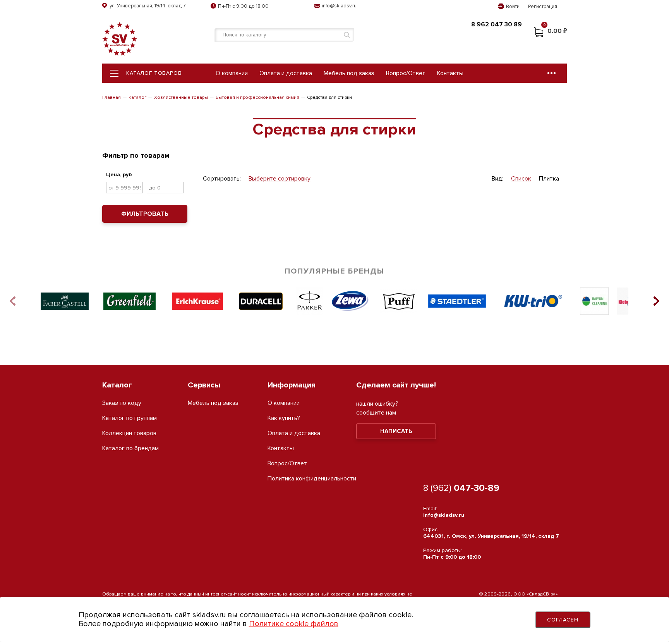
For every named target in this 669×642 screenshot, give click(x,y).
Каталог (137, 97)
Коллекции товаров (129, 433)
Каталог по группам (129, 418)
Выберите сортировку (279, 178)
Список (521, 178)
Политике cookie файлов (293, 623)
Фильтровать (144, 214)
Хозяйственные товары (181, 97)
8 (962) (461, 488)
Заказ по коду (121, 403)
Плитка (549, 178)
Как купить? (284, 418)
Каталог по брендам (130, 448)
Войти (513, 6)
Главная (111, 97)
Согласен (563, 619)
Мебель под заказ (349, 73)
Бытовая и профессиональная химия (257, 97)
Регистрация (542, 6)
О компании (232, 73)
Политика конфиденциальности (312, 478)
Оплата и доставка (285, 73)
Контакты (450, 73)
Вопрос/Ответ (405, 73)
